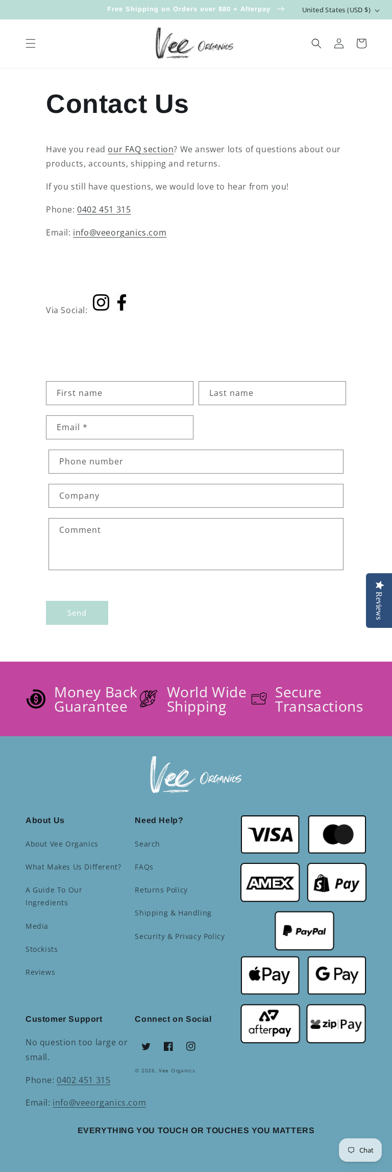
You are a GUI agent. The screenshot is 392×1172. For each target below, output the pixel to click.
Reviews (40, 972)
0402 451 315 (104, 209)
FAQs (144, 867)
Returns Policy (161, 890)
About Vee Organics (62, 844)
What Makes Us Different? (73, 867)
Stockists (42, 949)
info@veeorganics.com (119, 232)
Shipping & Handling (173, 913)
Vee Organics (177, 1070)
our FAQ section (141, 149)
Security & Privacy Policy (180, 936)
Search (147, 844)
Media (37, 926)
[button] (30, 43)
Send (77, 612)
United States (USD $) (336, 9)
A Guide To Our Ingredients (54, 896)
